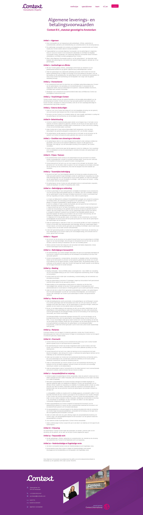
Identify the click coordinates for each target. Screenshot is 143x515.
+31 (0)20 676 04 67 (35, 493)
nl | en (105, 6)
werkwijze (74, 6)
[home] (32, 7)
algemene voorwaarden (36, 507)
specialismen (87, 6)
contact (115, 6)
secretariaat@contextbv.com (37, 496)
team (97, 6)
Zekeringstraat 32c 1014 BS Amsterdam (35, 488)
